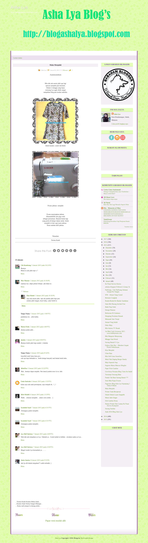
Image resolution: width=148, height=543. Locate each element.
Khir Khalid (25, 394)
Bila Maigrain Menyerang (113, 336)
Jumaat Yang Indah (111, 322)
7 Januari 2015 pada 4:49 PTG (43, 434)
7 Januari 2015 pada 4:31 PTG (42, 408)
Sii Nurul (107, 203)
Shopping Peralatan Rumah (114, 316)
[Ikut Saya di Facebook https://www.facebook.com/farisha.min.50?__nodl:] (111, 139)
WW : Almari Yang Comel (113, 295)
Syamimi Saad (26, 408)
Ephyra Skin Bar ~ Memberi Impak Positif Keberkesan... (116, 346)
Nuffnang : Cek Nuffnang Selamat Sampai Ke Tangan (116, 291)
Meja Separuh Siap (111, 362)
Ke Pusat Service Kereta (113, 284)
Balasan (25, 291)
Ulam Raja (108, 353)
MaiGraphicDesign (87, 538)
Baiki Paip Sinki (110, 307)
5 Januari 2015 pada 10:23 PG (41, 265)
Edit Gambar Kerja (111, 401)
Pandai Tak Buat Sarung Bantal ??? (116, 377)
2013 (105, 419)
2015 (105, 245)
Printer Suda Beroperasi (113, 392)
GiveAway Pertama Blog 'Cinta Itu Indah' (118, 371)
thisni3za (24, 368)
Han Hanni (30, 295)
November (109, 251)
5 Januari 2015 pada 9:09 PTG (36, 340)
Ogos (107, 260)
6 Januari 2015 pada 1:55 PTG (41, 381)
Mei (107, 269)
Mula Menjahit (110, 388)
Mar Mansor (25, 281)
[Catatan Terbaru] (19, 516)
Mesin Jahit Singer (111, 398)
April (107, 272)
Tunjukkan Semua (128, 226)
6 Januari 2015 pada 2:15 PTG (40, 394)
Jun (107, 266)
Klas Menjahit (109, 350)
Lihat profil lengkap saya (120, 124)
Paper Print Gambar (111, 368)
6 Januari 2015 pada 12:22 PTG (38, 368)
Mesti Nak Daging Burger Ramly (116, 359)
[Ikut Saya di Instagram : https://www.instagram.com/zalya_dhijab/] (117, 139)
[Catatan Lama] (92, 516)
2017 (105, 239)
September (109, 257)
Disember (109, 248)
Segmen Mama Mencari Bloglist (115, 365)
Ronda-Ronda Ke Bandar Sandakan (116, 301)
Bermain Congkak (111, 298)
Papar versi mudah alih (55, 520)
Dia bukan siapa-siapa (110, 199)
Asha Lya (19, 7)
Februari (109, 278)
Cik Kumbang (26, 265)
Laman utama (17, 58)
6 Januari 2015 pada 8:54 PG (40, 353)
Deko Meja (108, 325)
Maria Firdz (25, 327)
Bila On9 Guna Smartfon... (114, 356)
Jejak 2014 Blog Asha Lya (113, 412)
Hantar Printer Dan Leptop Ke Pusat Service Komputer (117, 405)
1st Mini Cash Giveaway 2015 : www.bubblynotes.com (115, 332)
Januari (108, 281)
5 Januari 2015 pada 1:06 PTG (40, 314)
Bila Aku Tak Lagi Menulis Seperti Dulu (116, 204)
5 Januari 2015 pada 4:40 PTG (40, 327)
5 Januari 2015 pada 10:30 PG (40, 281)
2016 (105, 242)
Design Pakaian (110, 310)
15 (65, 70)
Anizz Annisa (25, 460)
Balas (22, 274)
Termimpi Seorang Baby (113, 374)
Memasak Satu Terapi (112, 319)
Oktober (108, 254)
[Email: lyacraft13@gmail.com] (122, 139)
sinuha (23, 340)
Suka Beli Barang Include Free (115, 304)
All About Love (109, 197)
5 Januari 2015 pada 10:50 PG (45, 295)
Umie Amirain (26, 381)
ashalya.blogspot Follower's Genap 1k (117, 287)
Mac (107, 275)
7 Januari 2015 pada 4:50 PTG (43, 447)
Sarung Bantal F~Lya (112, 342)
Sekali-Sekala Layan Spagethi (115, 395)
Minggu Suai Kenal (111, 339)
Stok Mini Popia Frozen (113, 381)
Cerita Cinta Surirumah (112, 190)
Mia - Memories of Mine (112, 208)
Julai (107, 263)
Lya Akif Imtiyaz (27, 434)
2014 (105, 416)
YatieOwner (108, 219)
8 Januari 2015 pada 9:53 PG (40, 460)
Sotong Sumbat (110, 409)
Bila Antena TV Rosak (112, 328)
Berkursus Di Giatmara (112, 313)
